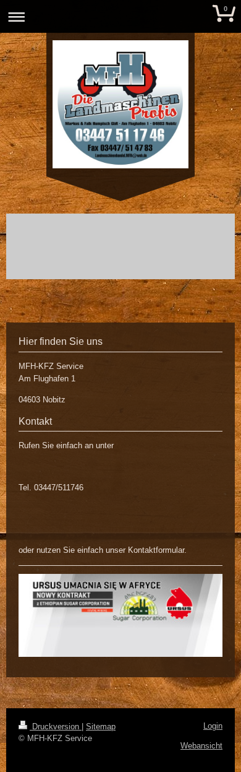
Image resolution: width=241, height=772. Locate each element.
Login (212, 726)
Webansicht (201, 745)
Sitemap (101, 726)
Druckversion (56, 726)
